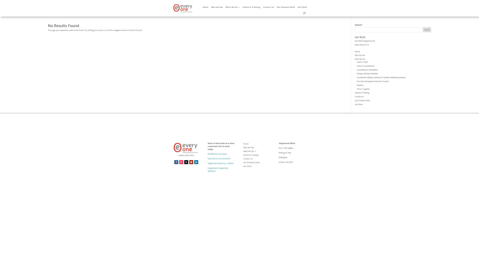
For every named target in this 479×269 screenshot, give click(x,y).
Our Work (302, 7)
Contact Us (268, 7)
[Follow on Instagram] (181, 162)
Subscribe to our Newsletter (219, 158)
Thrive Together (363, 89)
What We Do (232, 7)
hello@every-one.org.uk (217, 154)
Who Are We (217, 7)
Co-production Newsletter (367, 70)
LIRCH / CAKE (362, 62)
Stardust (360, 85)
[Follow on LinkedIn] (191, 162)
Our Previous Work (286, 7)
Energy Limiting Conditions (367, 73)
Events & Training (251, 7)
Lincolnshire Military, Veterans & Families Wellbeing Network (381, 77)
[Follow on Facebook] (176, 162)
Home (205, 7)
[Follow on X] (186, 162)
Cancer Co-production (365, 66)
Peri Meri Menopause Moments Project (373, 81)
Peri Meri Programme (363, 41)
